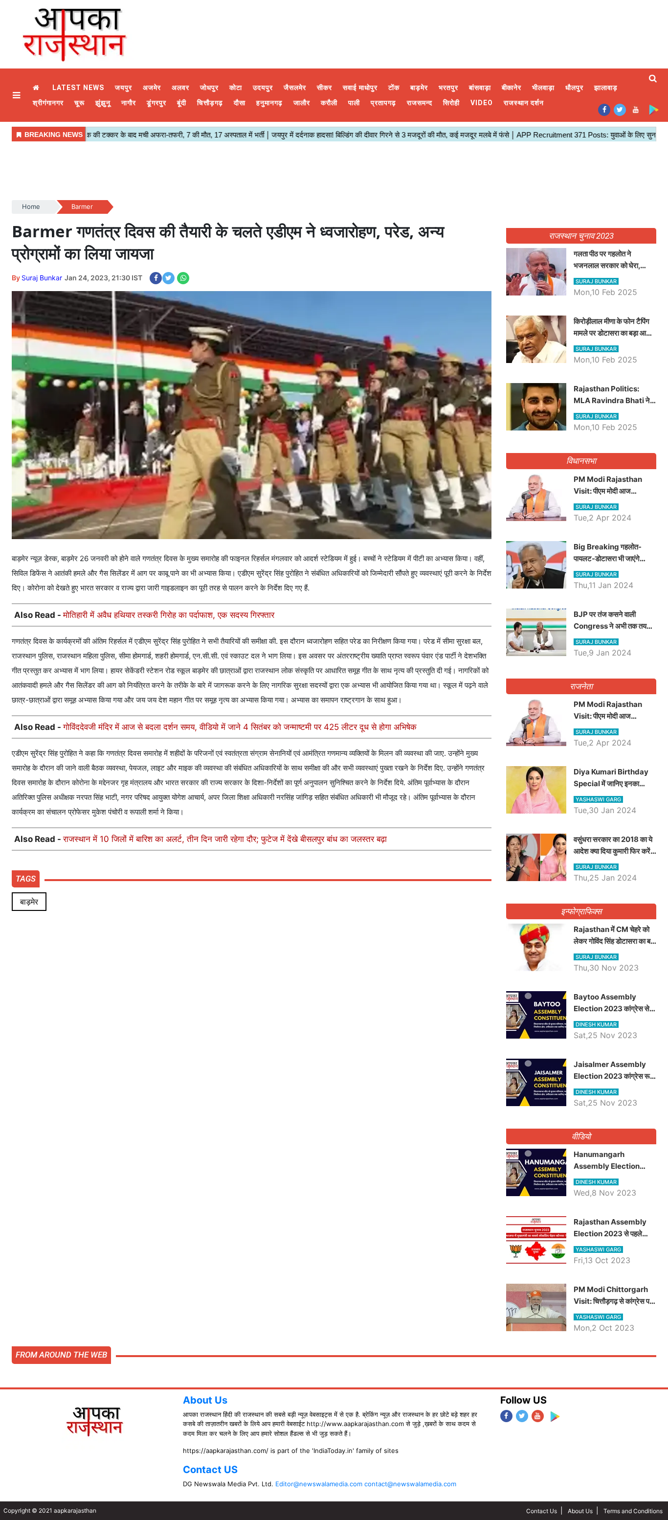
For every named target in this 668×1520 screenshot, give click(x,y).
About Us (205, 1400)
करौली (329, 103)
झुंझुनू (103, 103)
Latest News (78, 87)
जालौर (301, 103)
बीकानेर (512, 87)
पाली (354, 103)
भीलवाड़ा (543, 87)
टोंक (394, 87)
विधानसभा (581, 461)
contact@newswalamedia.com (410, 1484)
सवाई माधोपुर (360, 87)
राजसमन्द (419, 103)
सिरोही (451, 103)
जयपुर (123, 87)
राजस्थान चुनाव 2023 (581, 236)
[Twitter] (620, 109)
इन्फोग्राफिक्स (581, 911)
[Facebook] (604, 109)
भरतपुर (448, 87)
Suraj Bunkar (42, 277)
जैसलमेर (295, 87)
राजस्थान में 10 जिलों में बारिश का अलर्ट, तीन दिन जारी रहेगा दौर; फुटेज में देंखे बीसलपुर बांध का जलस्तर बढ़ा (225, 839)
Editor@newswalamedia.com (318, 1484)
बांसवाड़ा (480, 87)
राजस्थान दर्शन (524, 103)
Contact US (210, 1469)
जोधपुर (209, 87)
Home (37, 87)
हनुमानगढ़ (269, 103)
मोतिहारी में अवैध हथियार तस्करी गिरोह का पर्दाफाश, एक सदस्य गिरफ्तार (168, 615)
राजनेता (581, 686)
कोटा (235, 87)
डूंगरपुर (156, 103)
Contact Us (541, 1511)
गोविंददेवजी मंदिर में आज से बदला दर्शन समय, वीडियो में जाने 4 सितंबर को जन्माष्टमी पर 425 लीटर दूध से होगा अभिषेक (240, 727)
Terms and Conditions (633, 1511)
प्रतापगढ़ (383, 103)
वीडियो (581, 1136)
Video (481, 103)
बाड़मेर (419, 87)
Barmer (82, 206)
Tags (26, 879)
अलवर (180, 87)
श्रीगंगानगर (48, 103)
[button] (17, 95)
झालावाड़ (606, 87)
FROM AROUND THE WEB (61, 1355)
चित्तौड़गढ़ (210, 103)
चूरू (79, 103)
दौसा (239, 103)
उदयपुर (263, 87)
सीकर (324, 87)
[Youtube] (635, 109)
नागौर (128, 103)
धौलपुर (574, 87)
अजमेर (152, 87)
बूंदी (181, 103)
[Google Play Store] (653, 109)
